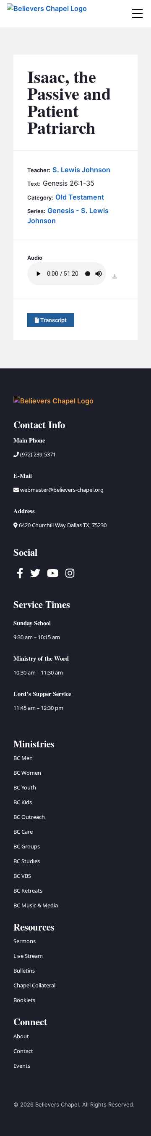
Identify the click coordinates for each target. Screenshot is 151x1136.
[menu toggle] (137, 13)
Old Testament (79, 197)
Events (21, 1065)
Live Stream (28, 956)
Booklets (24, 1000)
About (21, 1036)
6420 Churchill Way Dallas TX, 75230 (62, 525)
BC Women (27, 772)
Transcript (53, 320)
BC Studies (26, 861)
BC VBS (22, 876)
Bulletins (24, 970)
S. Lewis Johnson (81, 169)
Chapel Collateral (34, 985)
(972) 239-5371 (37, 454)
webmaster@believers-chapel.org (62, 489)
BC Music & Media (35, 905)
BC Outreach (29, 817)
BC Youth (24, 787)
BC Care (23, 831)
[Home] (47, 13)
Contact (23, 1051)
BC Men (23, 758)
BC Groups (26, 846)
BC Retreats (27, 890)
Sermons (24, 941)
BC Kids (22, 802)
